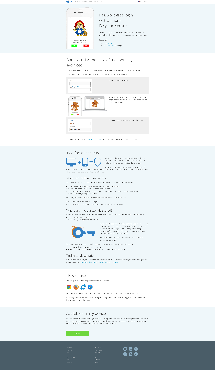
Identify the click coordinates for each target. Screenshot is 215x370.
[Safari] (90, 287)
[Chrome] (69, 287)
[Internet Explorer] (83, 287)
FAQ (68, 360)
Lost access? (98, 350)
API (95, 357)
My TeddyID (98, 347)
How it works (71, 357)
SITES (90, 2)
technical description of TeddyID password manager (100, 262)
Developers (70, 355)
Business (69, 350)
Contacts (97, 360)
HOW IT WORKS (98, 2)
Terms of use (98, 352)
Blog (96, 362)
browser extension (110, 43)
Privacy (97, 355)
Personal (69, 347)
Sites (68, 352)
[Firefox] (76, 287)
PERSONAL (77, 2)
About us (69, 362)
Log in (146, 2)
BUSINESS (84, 2)
